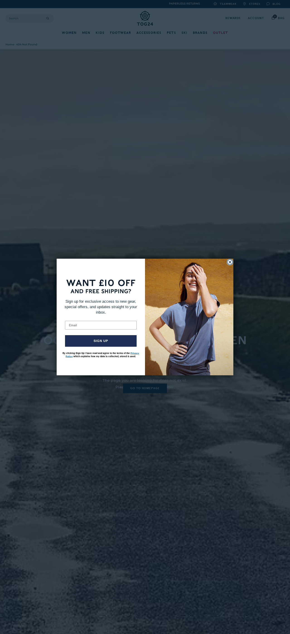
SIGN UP (101, 341)
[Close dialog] (230, 262)
